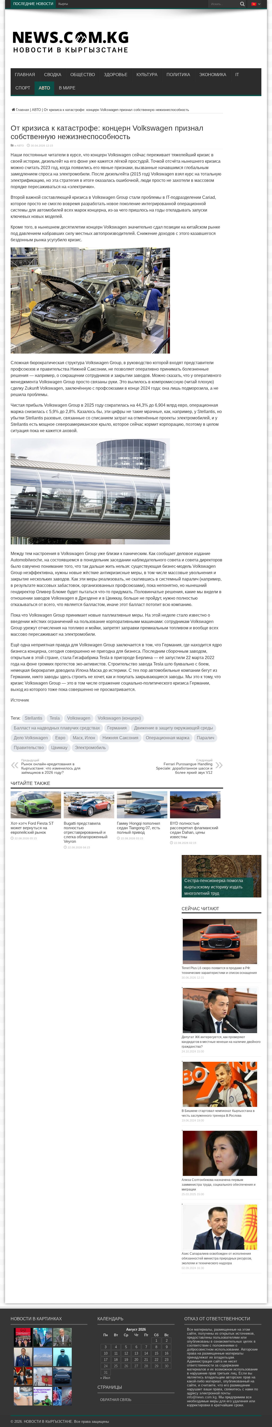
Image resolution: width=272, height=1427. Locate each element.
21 (146, 1360)
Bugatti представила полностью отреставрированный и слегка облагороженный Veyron (85, 832)
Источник (20, 700)
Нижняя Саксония (120, 738)
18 (116, 1360)
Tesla (55, 718)
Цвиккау (59, 747)
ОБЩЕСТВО (82, 74)
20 (136, 1360)
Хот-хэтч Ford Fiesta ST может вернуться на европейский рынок (32, 828)
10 (106, 1353)
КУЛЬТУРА (147, 74)
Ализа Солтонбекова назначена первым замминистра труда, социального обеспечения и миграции (219, 1184)
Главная (25, 74)
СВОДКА (52, 74)
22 (156, 1360)
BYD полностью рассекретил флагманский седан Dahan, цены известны (194, 830)
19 (126, 1360)
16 (166, 1353)
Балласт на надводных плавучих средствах (57, 728)
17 (106, 1360)
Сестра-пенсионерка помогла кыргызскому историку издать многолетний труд (213, 887)
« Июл (105, 1378)
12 (126, 1353)
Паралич (205, 738)
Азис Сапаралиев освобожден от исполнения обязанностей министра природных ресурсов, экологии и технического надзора (217, 1258)
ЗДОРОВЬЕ (116, 74)
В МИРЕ (67, 88)
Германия (117, 728)
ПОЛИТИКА (178, 74)
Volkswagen (78, 718)
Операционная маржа (167, 738)
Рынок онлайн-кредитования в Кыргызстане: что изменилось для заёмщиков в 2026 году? (50, 767)
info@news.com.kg (201, 1397)
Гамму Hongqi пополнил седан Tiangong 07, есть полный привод (138, 828)
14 (146, 1353)
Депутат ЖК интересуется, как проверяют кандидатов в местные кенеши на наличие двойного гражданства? (221, 1041)
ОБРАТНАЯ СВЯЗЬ (115, 1400)
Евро (60, 738)
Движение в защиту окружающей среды (173, 728)
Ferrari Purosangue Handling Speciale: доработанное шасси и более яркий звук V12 (184, 767)
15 (156, 1353)
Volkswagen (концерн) (119, 718)
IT (237, 74)
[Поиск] (242, 4)
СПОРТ (22, 88)
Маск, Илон (84, 738)
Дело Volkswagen (31, 738)
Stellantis (33, 718)
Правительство (29, 747)
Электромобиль (90, 747)
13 (136, 1353)
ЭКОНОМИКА (212, 74)
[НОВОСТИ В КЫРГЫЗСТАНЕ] (70, 52)
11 (116, 1353)
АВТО (44, 88)
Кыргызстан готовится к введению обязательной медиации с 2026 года (112, 4)
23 (166, 1360)
